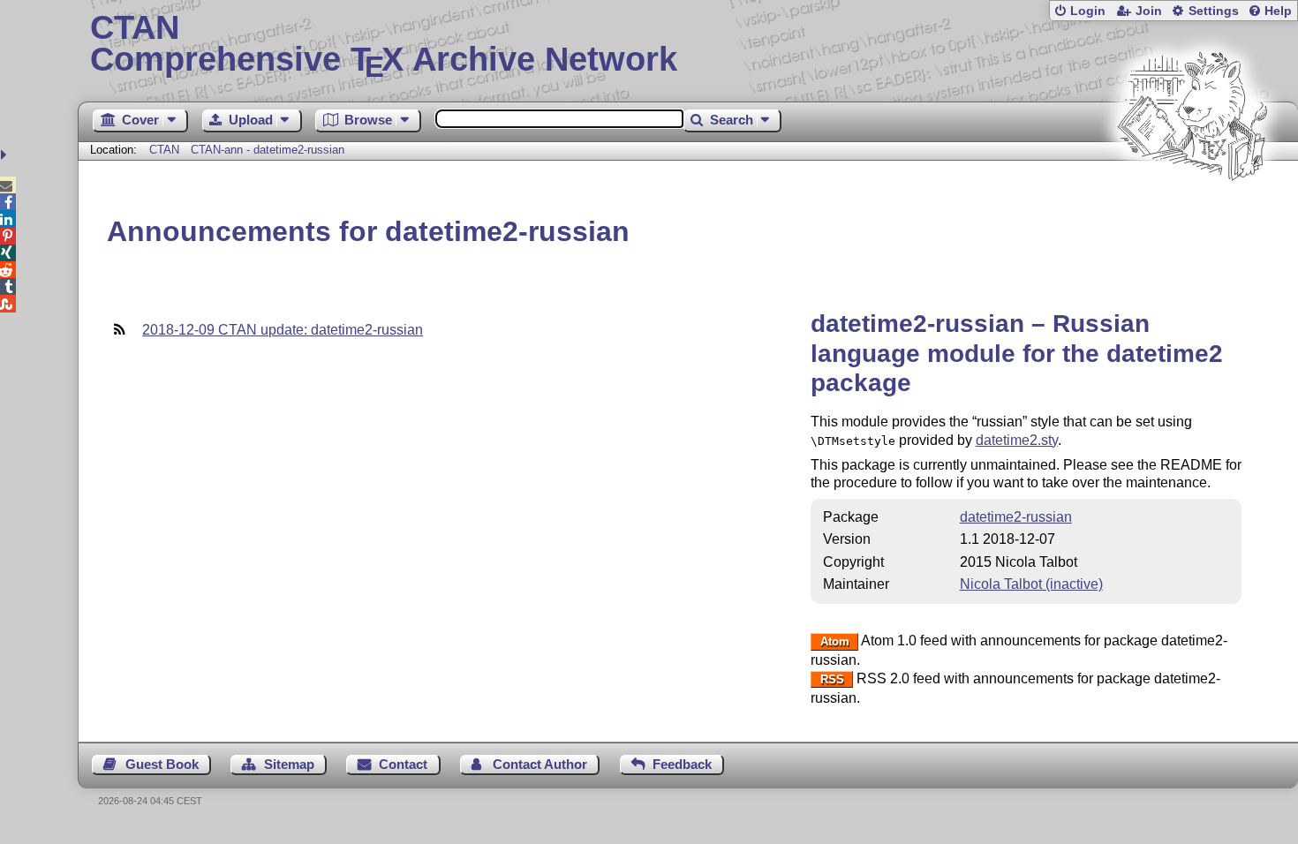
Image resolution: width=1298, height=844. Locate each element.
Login (1088, 11)
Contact (403, 764)
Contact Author (540, 764)
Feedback (682, 764)
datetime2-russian (1016, 516)
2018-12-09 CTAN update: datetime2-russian (282, 329)
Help (1278, 11)
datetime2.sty (1017, 440)
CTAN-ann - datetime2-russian (267, 149)
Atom (834, 641)
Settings (1214, 11)
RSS (832, 679)
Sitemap (289, 764)
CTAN (164, 149)
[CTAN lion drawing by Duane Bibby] (1192, 214)
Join (1149, 11)
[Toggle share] (6, 155)
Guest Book (162, 764)
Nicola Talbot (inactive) (1031, 584)
